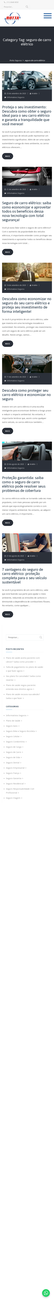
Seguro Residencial (15, 783)
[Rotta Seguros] (12, 18)
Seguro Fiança (12, 773)
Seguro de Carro (13, 752)
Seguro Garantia (13, 778)
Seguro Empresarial (15, 768)
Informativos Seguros (15, 97)
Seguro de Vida (13, 757)
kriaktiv (34, 93)
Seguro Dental (12, 762)
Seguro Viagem (13, 798)
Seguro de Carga (13, 747)
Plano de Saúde (13, 720)
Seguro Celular (13, 736)
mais (7, 156)
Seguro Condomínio (15, 741)
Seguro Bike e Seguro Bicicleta (20, 731)
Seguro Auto (12, 726)
